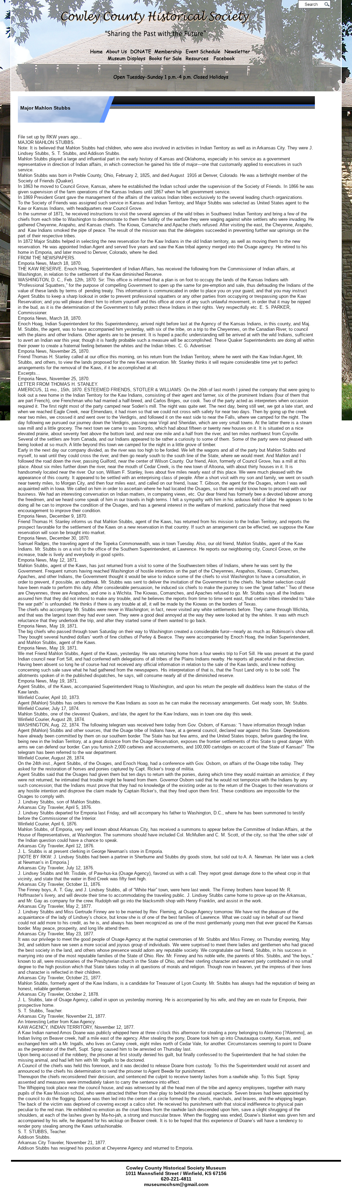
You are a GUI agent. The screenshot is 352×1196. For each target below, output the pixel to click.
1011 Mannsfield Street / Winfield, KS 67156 (176, 1173)
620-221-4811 (176, 1179)
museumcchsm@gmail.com (176, 1184)
